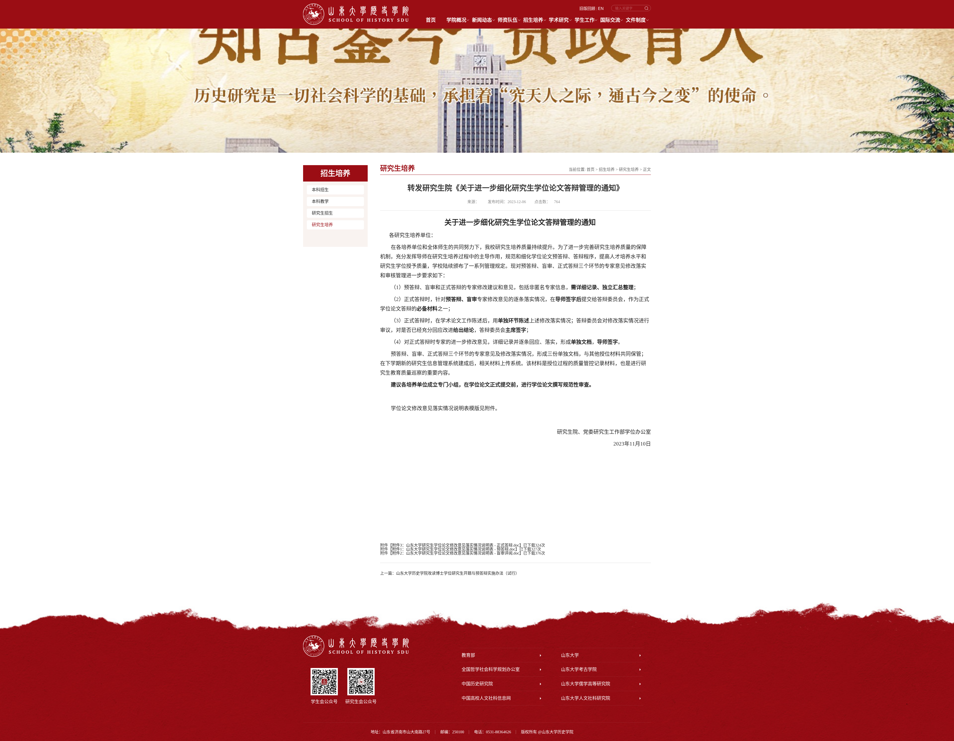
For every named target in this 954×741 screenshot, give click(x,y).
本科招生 (320, 189)
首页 (591, 169)
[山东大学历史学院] (355, 14)
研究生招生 (322, 213)
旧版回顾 (587, 8)
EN (601, 8)
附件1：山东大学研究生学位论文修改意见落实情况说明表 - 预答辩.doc (453, 549)
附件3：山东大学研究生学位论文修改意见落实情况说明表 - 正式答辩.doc (455, 545)
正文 (647, 169)
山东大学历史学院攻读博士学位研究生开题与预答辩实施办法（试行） (457, 573)
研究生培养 (322, 224)
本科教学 (320, 201)
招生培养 (607, 169)
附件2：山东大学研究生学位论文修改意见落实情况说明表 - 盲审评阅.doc (455, 553)
